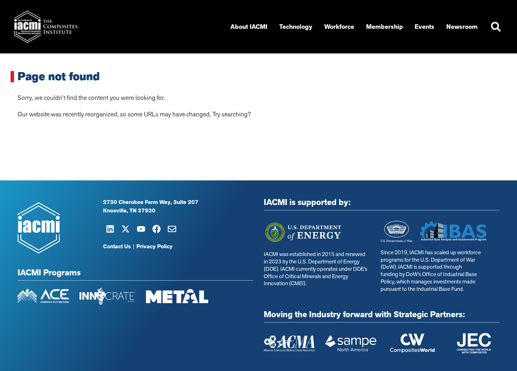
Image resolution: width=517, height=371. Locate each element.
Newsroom (462, 27)
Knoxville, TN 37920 (129, 211)
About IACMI (248, 27)
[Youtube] (141, 229)
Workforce (339, 27)
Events (424, 27)
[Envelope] (172, 229)
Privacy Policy (154, 246)
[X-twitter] (126, 229)
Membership (384, 27)
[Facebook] (156, 229)
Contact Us (117, 246)
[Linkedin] (110, 229)
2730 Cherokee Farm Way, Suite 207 (150, 202)
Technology (295, 27)
